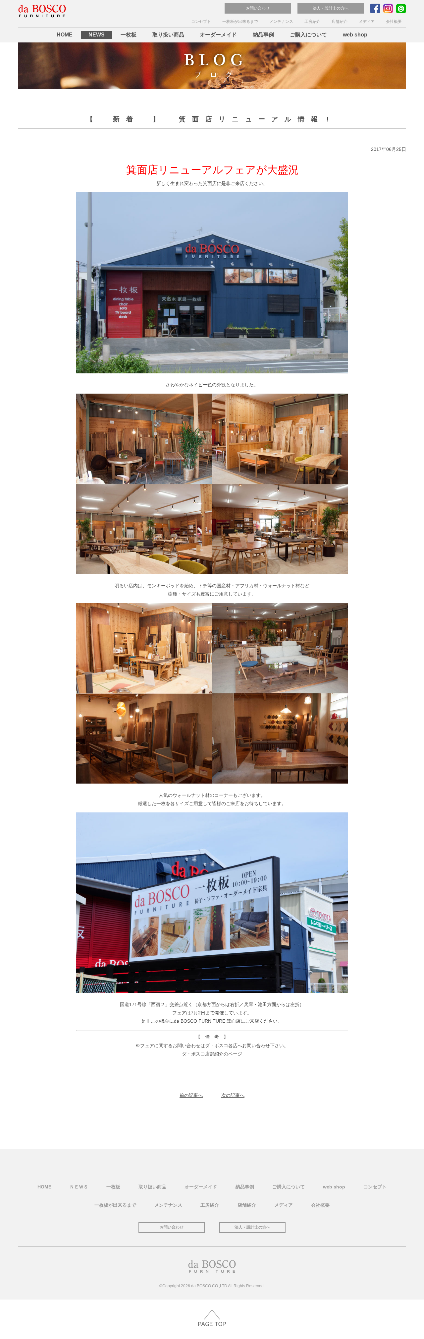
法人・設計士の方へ (330, 8)
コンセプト (201, 21)
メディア (367, 21)
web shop (355, 34)
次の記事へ (232, 1095)
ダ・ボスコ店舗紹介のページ (212, 1053)
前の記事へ (191, 1095)
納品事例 (263, 34)
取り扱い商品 (168, 34)
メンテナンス (281, 21)
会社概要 (394, 21)
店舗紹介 (339, 21)
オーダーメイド (218, 34)
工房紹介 (312, 21)
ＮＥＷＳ (79, 1186)
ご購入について (308, 34)
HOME (65, 34)
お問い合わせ (258, 8)
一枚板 (128, 34)
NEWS (96, 34)
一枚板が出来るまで (240, 21)
